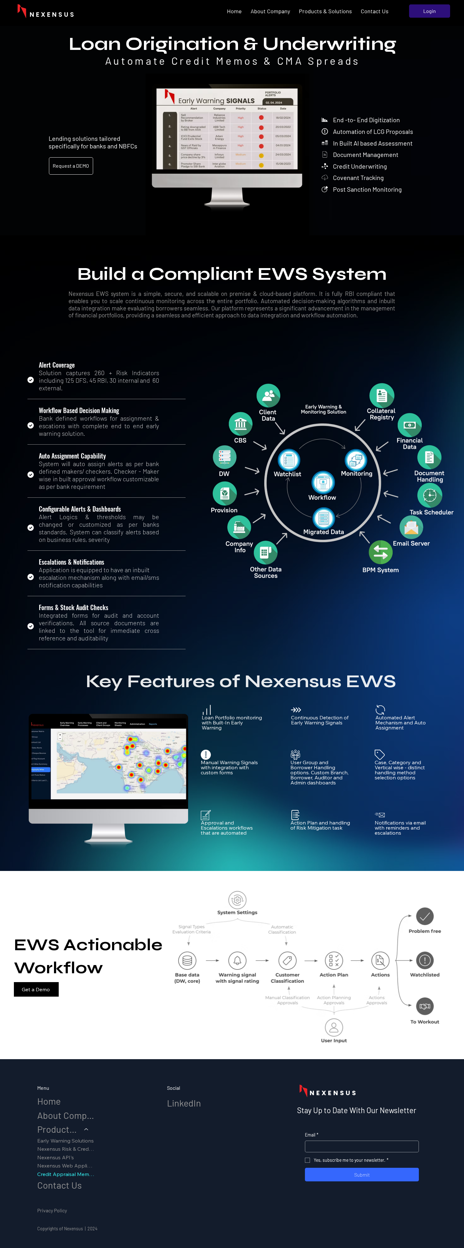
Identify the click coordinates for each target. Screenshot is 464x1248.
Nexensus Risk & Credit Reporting (66, 1149)
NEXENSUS (53, 14)
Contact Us (59, 1185)
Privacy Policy (52, 1210)
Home (49, 1101)
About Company (66, 1115)
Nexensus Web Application (66, 1165)
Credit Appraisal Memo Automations (66, 1174)
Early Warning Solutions (65, 1140)
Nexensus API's (55, 1157)
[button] (325, 11)
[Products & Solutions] (86, 1129)
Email (311, 1134)
